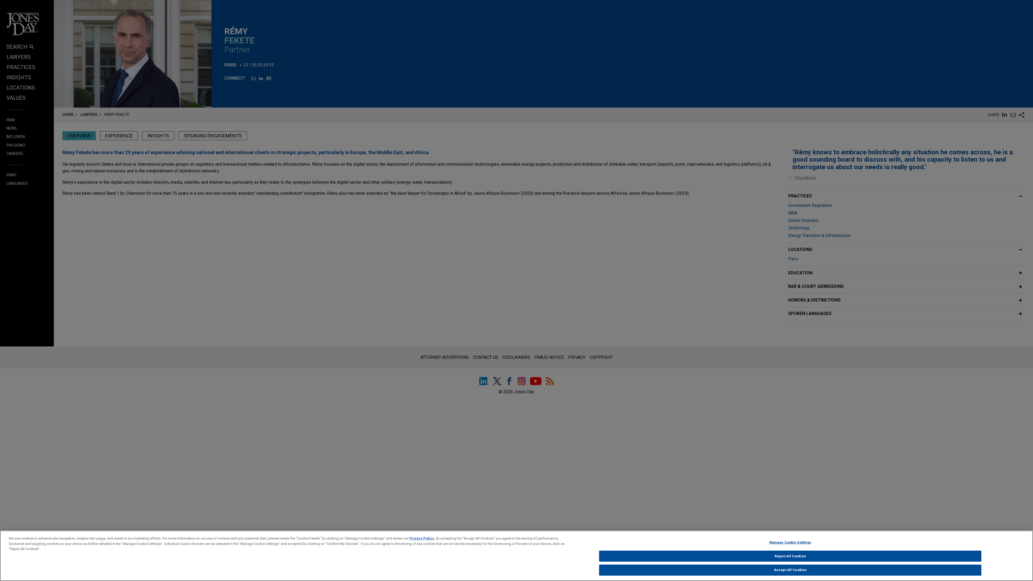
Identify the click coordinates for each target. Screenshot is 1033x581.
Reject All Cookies (790, 556)
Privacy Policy (421, 538)
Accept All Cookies (790, 570)
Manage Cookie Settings (790, 542)
